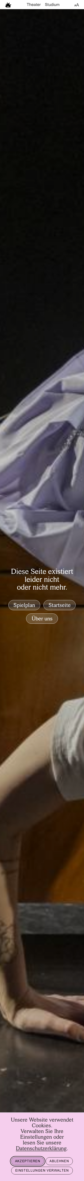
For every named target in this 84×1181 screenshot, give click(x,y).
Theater (34, 5)
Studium (52, 5)
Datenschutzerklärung (41, 1148)
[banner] (42, 4)
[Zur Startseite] (8, 4)
